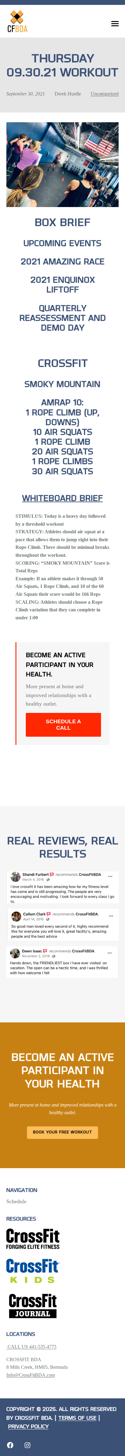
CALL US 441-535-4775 (31, 1346)
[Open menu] (115, 23)
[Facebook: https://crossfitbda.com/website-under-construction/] (10, 1445)
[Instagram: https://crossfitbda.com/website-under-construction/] (27, 1445)
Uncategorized (105, 93)
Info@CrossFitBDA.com (30, 1375)
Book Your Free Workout (62, 1132)
